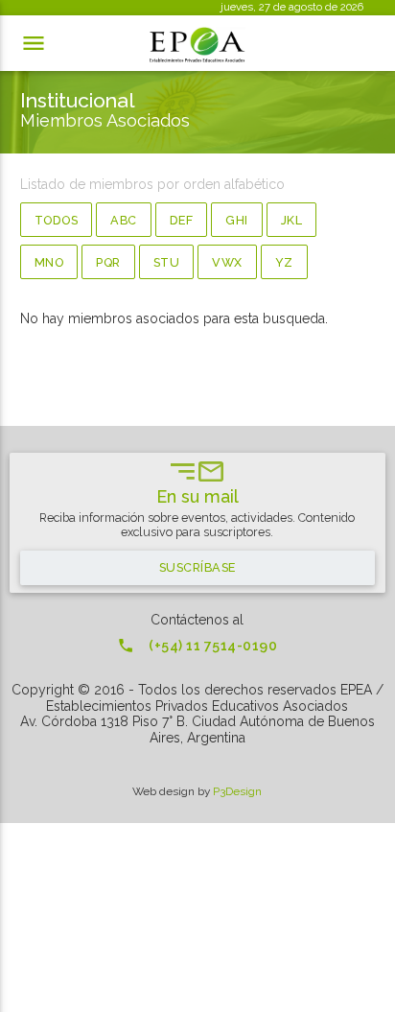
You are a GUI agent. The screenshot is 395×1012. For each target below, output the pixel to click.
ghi (236, 220)
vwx (227, 262)
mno (49, 262)
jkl (292, 220)
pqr (108, 262)
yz (284, 262)
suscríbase (197, 567)
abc (123, 220)
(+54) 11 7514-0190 (197, 645)
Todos (57, 220)
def (182, 220)
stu (166, 262)
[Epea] (197, 45)
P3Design (237, 791)
